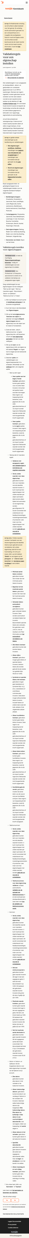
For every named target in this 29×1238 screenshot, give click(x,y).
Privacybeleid (12, 1224)
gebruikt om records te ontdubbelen (19, 531)
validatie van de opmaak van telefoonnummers (18, 892)
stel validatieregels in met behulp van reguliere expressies (19, 468)
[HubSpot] (2, 2)
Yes (7, 1200)
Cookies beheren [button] (13, 1227)
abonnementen (15, 74)
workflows (11, 148)
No (15, 1200)
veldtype (9, 367)
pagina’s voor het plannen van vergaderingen (15, 153)
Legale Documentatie (14, 1221)
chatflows (18, 148)
